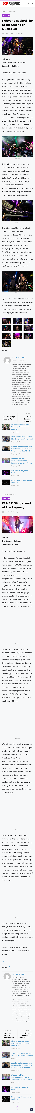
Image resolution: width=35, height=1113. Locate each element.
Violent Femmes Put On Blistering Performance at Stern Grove (21, 427)
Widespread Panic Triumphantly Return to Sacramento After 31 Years (21, 461)
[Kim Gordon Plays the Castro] (6, 472)
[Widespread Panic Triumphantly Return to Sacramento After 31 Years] (6, 460)
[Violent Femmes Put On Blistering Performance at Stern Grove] (6, 427)
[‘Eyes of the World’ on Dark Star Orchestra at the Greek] (6, 439)
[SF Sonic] (12, 4)
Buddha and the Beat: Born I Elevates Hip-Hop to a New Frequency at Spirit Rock (22, 449)
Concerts (12, 12)
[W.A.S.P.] (17, 621)
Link (3, 920)
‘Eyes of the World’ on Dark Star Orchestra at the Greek (22, 438)
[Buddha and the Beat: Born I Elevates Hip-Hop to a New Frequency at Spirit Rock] (6, 448)
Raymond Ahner (9, 33)
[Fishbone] (17, 146)
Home (4, 12)
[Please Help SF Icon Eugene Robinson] (6, 482)
